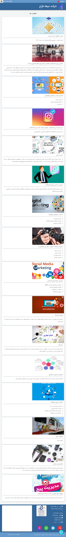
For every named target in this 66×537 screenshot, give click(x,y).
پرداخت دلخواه (57, 522)
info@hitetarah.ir (58, 520)
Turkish (61, 1)
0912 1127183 (6, 1)
